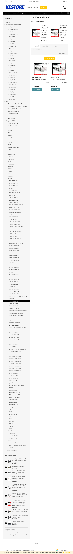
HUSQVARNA (11, 154)
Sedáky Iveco (11, 63)
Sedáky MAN (11, 70)
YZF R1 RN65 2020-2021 (15, 371)
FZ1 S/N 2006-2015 (13, 190)
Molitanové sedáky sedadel (13, 25)
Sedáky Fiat (11, 49)
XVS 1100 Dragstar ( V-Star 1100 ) (17, 445)
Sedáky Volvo (11, 99)
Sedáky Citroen (12, 39)
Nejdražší (54, 46)
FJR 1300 (11, 188)
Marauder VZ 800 (13, 438)
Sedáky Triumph (12, 94)
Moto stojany (11, 118)
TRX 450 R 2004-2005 (14, 255)
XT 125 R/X (11, 299)
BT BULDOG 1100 (13, 181)
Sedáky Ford (11, 51)
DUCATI (10, 150)
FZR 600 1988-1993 (13, 200)
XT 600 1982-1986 (13, 301)
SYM (9, 174)
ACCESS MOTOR (12, 126)
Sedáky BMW (11, 37)
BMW (9, 133)
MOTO (7, 101)
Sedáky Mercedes (12, 73)
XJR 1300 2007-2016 (14, 294)
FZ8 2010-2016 (12, 195)
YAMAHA (10, 178)
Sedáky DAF (11, 44)
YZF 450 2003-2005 (13, 344)
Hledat (43, 7)
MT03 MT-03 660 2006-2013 (16, 227)
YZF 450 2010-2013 (13, 347)
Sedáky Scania (11, 89)
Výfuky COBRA (11, 121)
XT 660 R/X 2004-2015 (14, 308)
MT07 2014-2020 (13, 229)
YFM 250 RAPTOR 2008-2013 (16, 323)
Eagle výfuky (11, 383)
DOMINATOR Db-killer (13, 147)
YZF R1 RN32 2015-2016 (15, 366)
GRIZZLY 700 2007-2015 (15, 210)
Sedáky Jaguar (12, 65)
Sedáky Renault (12, 87)
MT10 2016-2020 (13, 241)
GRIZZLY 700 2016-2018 (15, 212)
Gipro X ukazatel (12, 116)
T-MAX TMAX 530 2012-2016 (16, 243)
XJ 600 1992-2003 (13, 282)
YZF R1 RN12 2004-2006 (15, 359)
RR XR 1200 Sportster (14, 397)
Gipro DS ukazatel (13, 113)
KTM (9, 162)
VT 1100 (11, 417)
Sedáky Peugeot (12, 82)
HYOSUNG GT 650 (13, 217)
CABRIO (8, 22)
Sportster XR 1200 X (14, 404)
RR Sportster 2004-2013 (15, 392)
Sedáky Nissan (11, 77)
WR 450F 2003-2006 (14, 275)
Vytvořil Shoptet (63, 550)
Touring (11, 407)
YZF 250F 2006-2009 (14, 335)
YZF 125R (11, 330)
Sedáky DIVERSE (12, 46)
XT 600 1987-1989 (13, 303)
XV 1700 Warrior (13, 443)
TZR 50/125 (12, 263)
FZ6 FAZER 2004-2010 (14, 193)
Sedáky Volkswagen (13, 97)
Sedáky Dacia (11, 41)
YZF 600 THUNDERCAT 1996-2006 (17, 349)
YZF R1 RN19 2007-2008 (15, 361)
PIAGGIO (10, 169)
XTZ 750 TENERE (13, 318)
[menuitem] (7, 13)
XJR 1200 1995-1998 (14, 289)
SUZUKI (10, 171)
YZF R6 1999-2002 (13, 373)
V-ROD (10, 409)
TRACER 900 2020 (13, 253)
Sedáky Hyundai (12, 56)
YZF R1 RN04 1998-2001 (15, 354)
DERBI (9, 145)
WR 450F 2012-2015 (14, 279)
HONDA (10, 152)
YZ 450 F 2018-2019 (14, 325)
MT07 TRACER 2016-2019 (15, 231)
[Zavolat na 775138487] (7, 1)
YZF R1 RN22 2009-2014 (15, 364)
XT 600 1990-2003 (13, 306)
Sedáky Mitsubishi (12, 75)
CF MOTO (10, 140)
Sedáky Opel (11, 80)
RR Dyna (11, 388)
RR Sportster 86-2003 (14, 395)
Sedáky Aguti (11, 27)
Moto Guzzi (11, 164)
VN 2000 (11, 426)
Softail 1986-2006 (13, 400)
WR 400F (11, 272)
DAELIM (10, 142)
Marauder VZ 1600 (13, 436)
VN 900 (10, 429)
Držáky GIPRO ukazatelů (14, 109)
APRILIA (10, 128)
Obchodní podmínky (34, 1)
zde (61, 552)
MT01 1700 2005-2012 (14, 222)
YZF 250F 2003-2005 (14, 332)
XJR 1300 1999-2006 (14, 291)
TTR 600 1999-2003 (14, 260)
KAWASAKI (11, 159)
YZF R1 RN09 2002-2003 (15, 356)
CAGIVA (10, 135)
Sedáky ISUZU (11, 61)
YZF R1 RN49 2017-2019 (15, 368)
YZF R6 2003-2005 (13, 376)
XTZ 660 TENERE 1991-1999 (16, 315)
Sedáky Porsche (12, 85)
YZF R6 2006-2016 (13, 378)
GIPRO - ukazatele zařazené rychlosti (17, 106)
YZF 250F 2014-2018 (14, 340)
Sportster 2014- (13, 402)
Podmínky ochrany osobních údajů (18, 535)
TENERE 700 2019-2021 (14, 251)
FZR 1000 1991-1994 (14, 198)
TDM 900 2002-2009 (14, 248)
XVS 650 (11, 448)
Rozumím (66, 552)
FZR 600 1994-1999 (13, 203)
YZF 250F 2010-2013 (14, 337)
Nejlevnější (45, 46)
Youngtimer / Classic (11, 450)
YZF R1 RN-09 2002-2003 (15, 352)
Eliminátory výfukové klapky (15, 104)
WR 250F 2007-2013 (14, 270)
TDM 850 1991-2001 (14, 246)
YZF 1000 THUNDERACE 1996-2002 (17, 328)
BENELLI (10, 130)
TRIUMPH (10, 176)
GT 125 (10, 215)
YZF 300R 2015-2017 (14, 342)
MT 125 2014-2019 (13, 219)
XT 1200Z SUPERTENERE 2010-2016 (18, 296)
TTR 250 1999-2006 (14, 258)
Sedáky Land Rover (13, 68)
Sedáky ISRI (11, 58)
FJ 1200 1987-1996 (13, 186)
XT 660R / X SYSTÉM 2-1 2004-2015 (18, 311)
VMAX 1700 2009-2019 (14, 265)
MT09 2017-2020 (13, 236)
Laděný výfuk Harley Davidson (16, 385)
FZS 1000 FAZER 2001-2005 (16, 205)
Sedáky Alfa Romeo (13, 29)
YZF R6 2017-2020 (13, 380)
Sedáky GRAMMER (12, 53)
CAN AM (10, 138)
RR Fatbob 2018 (13, 390)
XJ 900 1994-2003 (13, 284)
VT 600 (10, 419)
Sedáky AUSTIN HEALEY (14, 34)
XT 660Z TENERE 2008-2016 (16, 313)
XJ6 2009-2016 (12, 287)
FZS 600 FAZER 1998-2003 (15, 207)
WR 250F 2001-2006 (14, 267)
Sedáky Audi (11, 32)
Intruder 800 (12, 433)
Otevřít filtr (49, 58)
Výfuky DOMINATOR (13, 123)
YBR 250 (11, 320)
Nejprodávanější (37, 50)
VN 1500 (11, 424)
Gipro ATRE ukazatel (13, 111)
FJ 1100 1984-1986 (13, 183)
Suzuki (10, 431)
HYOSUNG (10, 157)
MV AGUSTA (11, 166)
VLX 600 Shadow (13, 414)
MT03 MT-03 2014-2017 (15, 224)
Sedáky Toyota (12, 92)
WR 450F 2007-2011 (14, 277)
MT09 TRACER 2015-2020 (15, 239)
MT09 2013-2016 (13, 234)
